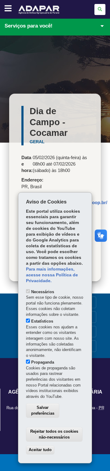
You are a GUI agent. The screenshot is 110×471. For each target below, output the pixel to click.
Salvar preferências (42, 410)
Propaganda (42, 362)
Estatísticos (42, 321)
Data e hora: (27, 164)
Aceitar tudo (40, 449)
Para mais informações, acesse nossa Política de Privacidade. (52, 275)
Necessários (42, 292)
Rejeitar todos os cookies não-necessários (54, 434)
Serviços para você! (29, 26)
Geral (37, 141)
